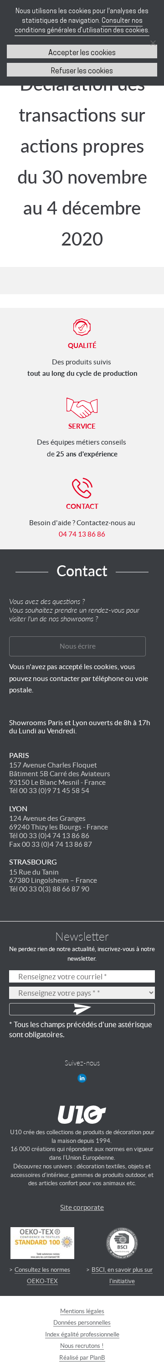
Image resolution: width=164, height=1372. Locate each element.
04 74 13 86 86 (82, 534)
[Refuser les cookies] (152, 42)
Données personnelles (82, 1322)
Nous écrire (78, 646)
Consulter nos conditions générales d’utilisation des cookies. (82, 26)
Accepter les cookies (82, 53)
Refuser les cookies (82, 71)
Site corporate (82, 1207)
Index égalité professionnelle (82, 1334)
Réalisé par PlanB (82, 1357)
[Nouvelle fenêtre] (82, 1078)
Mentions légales (82, 1311)
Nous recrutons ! (82, 1345)
